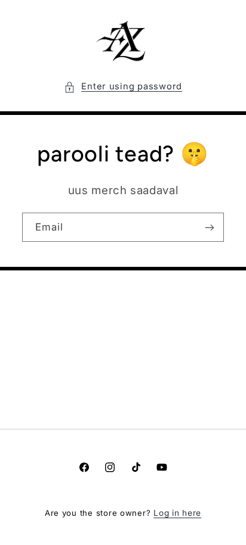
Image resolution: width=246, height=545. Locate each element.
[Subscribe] (209, 227)
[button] (123, 87)
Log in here (177, 513)
